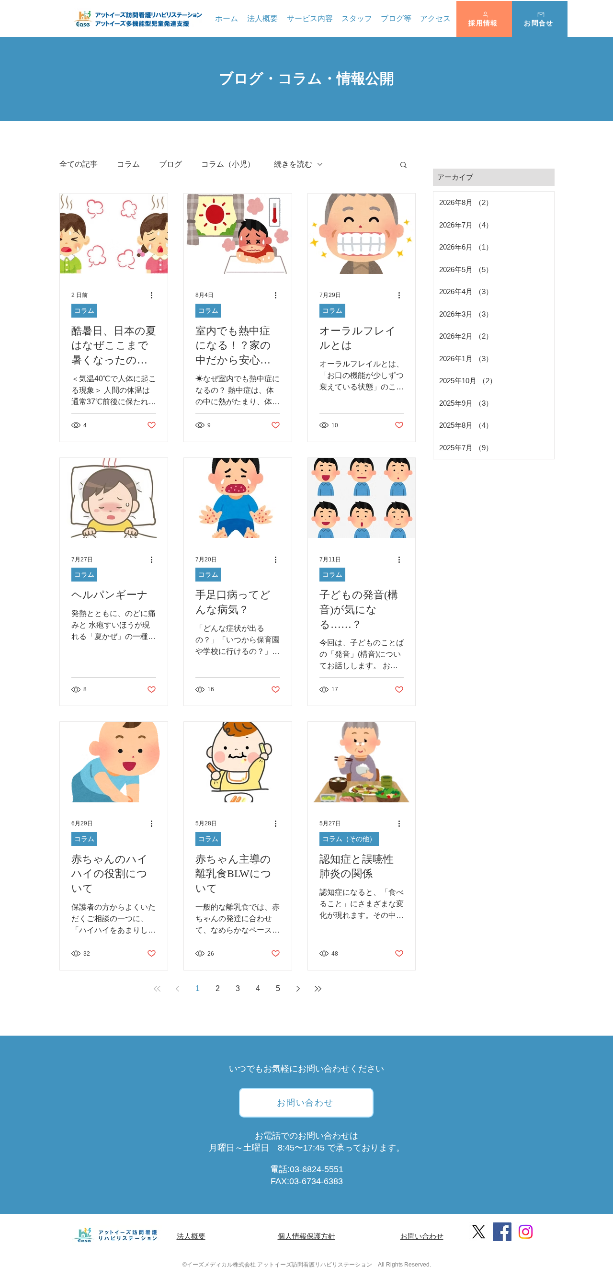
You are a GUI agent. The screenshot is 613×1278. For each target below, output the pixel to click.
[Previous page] (177, 988)
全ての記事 (78, 164)
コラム (128, 164)
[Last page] (318, 988)
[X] (478, 1231)
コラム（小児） (228, 164)
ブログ (170, 164)
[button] (484, 19)
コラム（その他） (349, 839)
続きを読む (293, 164)
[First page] (157, 988)
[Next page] (297, 988)
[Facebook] (502, 1231)
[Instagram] (525, 1231)
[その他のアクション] (154, 295)
